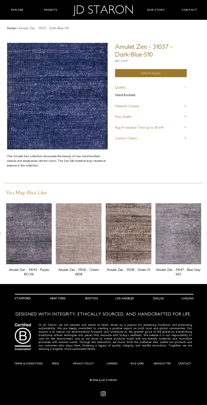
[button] (17, 9)
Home (11, 28)
